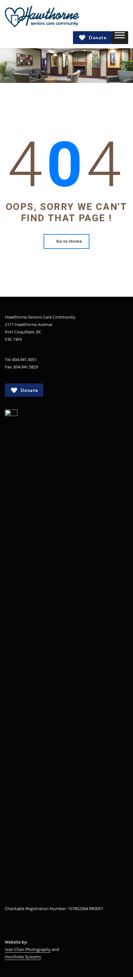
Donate (97, 37)
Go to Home (69, 241)
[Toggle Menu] (120, 37)
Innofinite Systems (23, 957)
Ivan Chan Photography (28, 949)
